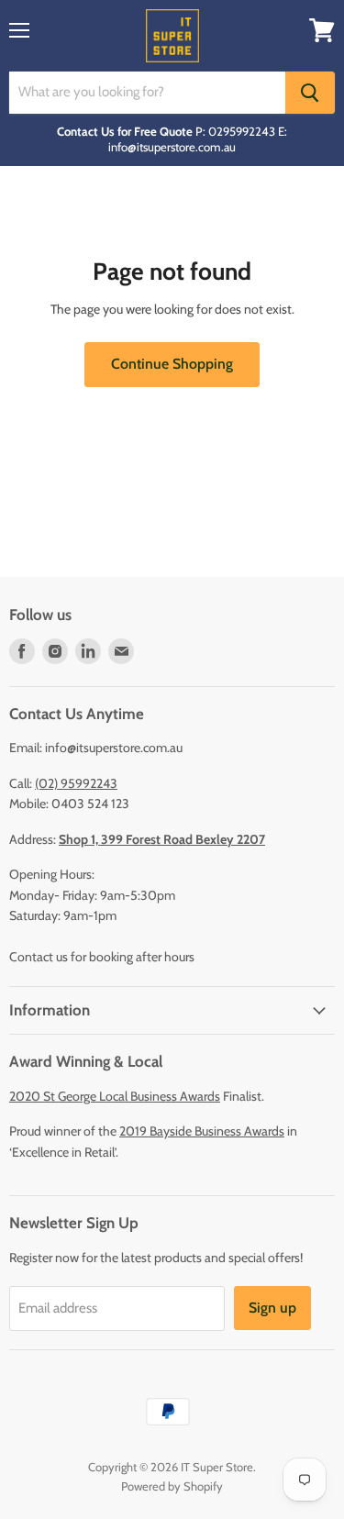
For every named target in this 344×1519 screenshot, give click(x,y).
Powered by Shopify (172, 1486)
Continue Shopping (172, 363)
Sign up (272, 1307)
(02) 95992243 (76, 783)
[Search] (310, 93)
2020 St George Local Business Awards (114, 1096)
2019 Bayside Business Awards (201, 1131)
